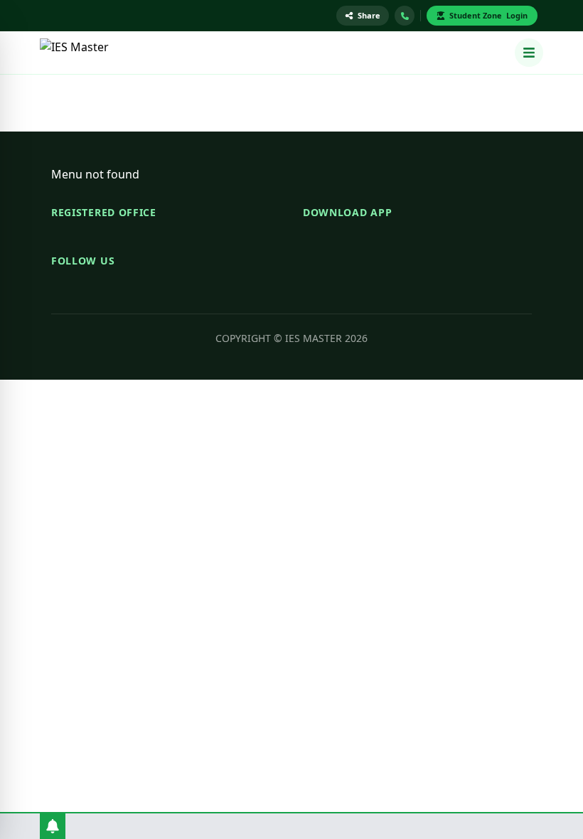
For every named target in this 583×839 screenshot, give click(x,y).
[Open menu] (529, 52)
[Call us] (404, 16)
